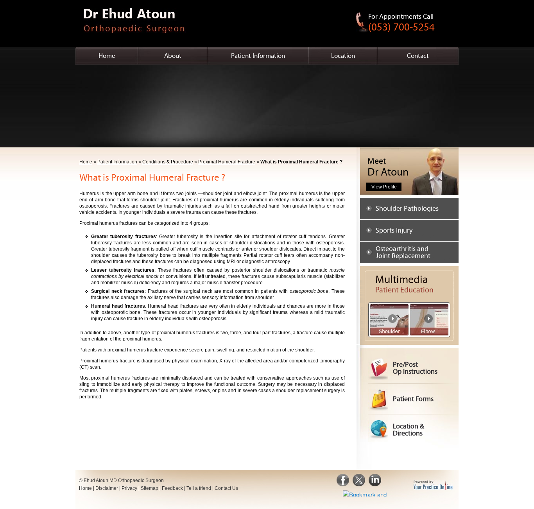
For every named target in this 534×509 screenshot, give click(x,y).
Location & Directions (408, 429)
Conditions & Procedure (167, 162)
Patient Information (258, 56)
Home (107, 56)
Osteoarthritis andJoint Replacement (403, 252)
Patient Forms (413, 399)
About (172, 56)
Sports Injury (394, 230)
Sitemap (149, 488)
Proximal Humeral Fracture (226, 162)
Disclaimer (106, 488)
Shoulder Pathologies (407, 208)
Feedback (172, 488)
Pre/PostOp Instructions (415, 368)
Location (343, 56)
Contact (418, 56)
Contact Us (226, 488)
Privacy (129, 488)
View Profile (384, 187)
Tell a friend (198, 488)
